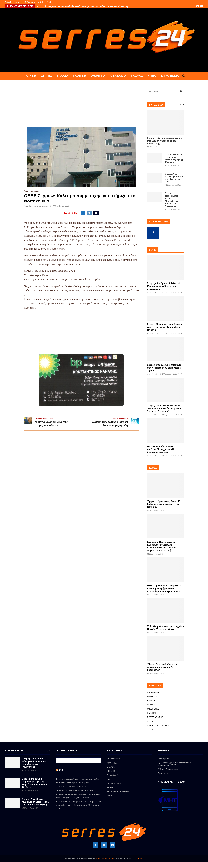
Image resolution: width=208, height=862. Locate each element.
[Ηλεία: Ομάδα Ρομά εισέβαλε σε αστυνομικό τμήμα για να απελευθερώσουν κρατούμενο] (165, 569)
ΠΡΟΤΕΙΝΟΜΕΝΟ (155, 717)
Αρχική (31, 75)
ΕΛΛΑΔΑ (62, 75)
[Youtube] (104, 845)
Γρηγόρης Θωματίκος (38, 206)
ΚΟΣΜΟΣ (137, 75)
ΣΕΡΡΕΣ (46, 75)
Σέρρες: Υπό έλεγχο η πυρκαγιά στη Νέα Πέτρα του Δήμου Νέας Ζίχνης (164, 368)
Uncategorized (153, 692)
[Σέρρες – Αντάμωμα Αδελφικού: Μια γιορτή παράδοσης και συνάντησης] (165, 122)
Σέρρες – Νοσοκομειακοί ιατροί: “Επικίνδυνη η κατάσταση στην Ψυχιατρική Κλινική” (164, 408)
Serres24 (154, 293)
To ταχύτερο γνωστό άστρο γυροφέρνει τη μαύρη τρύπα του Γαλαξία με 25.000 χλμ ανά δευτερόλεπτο (77, 783)
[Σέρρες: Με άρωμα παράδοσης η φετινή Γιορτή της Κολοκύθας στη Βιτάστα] (154, 158)
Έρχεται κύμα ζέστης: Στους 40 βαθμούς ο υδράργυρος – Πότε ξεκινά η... (163, 504)
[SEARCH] (181, 91)
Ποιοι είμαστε (163, 759)
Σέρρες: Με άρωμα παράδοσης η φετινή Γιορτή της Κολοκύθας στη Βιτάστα (165, 327)
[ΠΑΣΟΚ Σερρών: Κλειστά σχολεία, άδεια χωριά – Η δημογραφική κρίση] (165, 430)
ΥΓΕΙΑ (152, 75)
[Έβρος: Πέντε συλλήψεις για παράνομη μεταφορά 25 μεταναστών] (165, 648)
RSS (60, 770)
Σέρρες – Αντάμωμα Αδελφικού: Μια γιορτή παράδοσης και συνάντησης (86, 6)
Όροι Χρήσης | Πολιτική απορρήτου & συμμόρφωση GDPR (174, 764)
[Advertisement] (81, 106)
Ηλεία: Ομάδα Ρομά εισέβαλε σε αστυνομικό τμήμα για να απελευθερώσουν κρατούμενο (164, 588)
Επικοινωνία (170, 75)
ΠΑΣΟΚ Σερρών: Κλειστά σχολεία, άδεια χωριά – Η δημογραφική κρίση (160, 449)
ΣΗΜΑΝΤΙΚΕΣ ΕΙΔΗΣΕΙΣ (158, 725)
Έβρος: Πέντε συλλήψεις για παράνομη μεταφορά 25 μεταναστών (162, 667)
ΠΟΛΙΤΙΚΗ (79, 75)
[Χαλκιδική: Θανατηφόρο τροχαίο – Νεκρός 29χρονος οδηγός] (165, 610)
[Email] (112, 845)
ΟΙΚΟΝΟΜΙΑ (118, 75)
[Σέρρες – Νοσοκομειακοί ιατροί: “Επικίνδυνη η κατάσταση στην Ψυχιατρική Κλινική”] (154, 197)
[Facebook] (95, 845)
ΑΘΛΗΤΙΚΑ (98, 75)
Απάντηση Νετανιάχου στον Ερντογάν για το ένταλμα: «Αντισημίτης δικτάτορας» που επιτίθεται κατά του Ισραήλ (78, 794)
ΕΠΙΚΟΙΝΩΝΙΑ (138, 858)
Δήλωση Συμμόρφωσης (168, 769)
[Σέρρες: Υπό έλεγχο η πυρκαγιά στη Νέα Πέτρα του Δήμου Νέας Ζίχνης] (154, 178)
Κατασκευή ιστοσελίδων (105, 858)
